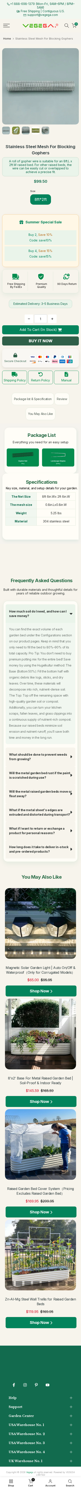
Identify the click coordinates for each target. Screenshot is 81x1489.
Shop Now (39, 991)
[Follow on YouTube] (47, 1385)
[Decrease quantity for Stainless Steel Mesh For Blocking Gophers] (29, 319)
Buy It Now (40, 341)
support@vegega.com (42, 15)
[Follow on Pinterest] (36, 1385)
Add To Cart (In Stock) (38, 329)
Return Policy (40, 380)
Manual (66, 380)
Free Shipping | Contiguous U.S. (42, 11)
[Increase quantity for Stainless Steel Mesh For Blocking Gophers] (52, 319)
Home (7, 38)
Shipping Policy (15, 380)
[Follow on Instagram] (25, 1385)
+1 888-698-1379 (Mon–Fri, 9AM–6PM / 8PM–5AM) (42, 5)
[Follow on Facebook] (14, 1385)
